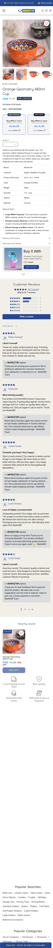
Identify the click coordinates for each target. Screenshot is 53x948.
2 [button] (25, 609)
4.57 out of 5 (33, 289)
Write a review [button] (26, 317)
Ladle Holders (9, 915)
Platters (33, 906)
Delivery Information (11, 238)
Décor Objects (9, 897)
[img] (9, 333)
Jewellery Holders (11, 906)
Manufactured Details (12, 243)
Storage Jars (8, 902)
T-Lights (31, 897)
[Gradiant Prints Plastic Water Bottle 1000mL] (13, 259)
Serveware (42, 937)
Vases (47, 893)
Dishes (24, 906)
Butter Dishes (24, 915)
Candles (22, 897)
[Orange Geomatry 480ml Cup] (8, 74)
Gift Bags (42, 897)
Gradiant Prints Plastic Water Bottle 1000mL (33, 257)
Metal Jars (7, 893)
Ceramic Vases (21, 893)
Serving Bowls (38, 902)
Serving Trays (22, 902)
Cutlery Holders (31, 911)
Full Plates (44, 906)
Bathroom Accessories (13, 920)
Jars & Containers (11, 937)
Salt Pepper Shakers (12, 911)
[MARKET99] (26, 10)
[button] (42, 10)
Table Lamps (36, 893)
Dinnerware (28, 937)
